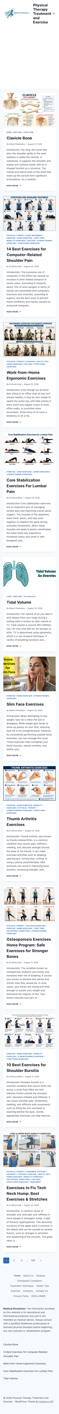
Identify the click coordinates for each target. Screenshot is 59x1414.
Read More (14, 186)
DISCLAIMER (38, 1296)
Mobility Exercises (16, 241)
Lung (9, 596)
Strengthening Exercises (19, 474)
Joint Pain (39, 238)
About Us (28, 1275)
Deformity (12, 1174)
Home (17, 1275)
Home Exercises (24, 238)
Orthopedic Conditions (18, 931)
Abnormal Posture (36, 1172)
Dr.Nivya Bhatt (15, 498)
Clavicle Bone (19, 138)
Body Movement (34, 235)
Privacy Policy (21, 1296)
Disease (22, 1174)
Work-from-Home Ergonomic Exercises (24, 1363)
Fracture (28, 132)
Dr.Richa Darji (15, 266)
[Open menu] (53, 13)
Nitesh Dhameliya (17, 144)
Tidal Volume (19, 602)
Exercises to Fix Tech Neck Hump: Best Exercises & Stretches (27, 1193)
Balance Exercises (35, 926)
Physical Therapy (16, 235)
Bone (9, 132)
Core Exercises (24, 472)
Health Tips (42, 361)
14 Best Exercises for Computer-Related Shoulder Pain (26, 255)
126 (33, 1260)
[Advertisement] (29, 58)
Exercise (11, 238)
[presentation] (29, 110)
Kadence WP (46, 1401)
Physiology (30, 596)
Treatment (35, 1182)
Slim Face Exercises (25, 704)
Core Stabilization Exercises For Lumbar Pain (27, 486)
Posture (31, 241)
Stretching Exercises (29, 243)
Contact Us (42, 1291)
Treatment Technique (21, 1286)
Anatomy (17, 132)
